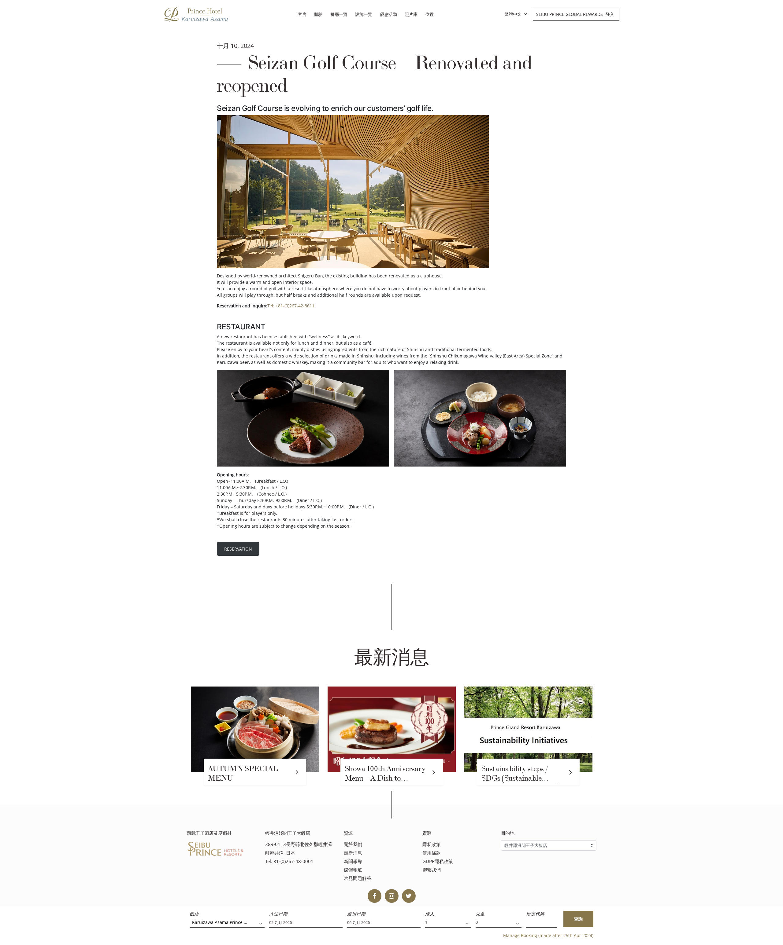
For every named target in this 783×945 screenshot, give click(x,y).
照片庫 (411, 14)
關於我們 (353, 844)
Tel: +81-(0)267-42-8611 (290, 306)
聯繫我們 (431, 869)
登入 (610, 14)
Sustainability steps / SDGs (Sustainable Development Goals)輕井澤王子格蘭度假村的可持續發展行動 (522, 774)
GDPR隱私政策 (437, 861)
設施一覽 (363, 14)
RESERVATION (238, 549)
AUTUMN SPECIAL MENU (243, 773)
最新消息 (353, 853)
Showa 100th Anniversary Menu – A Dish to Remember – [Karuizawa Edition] (385, 774)
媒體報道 (353, 869)
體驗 (318, 14)
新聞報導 (353, 861)
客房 (302, 14)
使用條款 (431, 853)
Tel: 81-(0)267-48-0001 (289, 861)
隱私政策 (431, 844)
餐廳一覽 (338, 14)
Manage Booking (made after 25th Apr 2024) (548, 935)
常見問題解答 (357, 878)
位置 (429, 14)
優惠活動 (388, 14)
